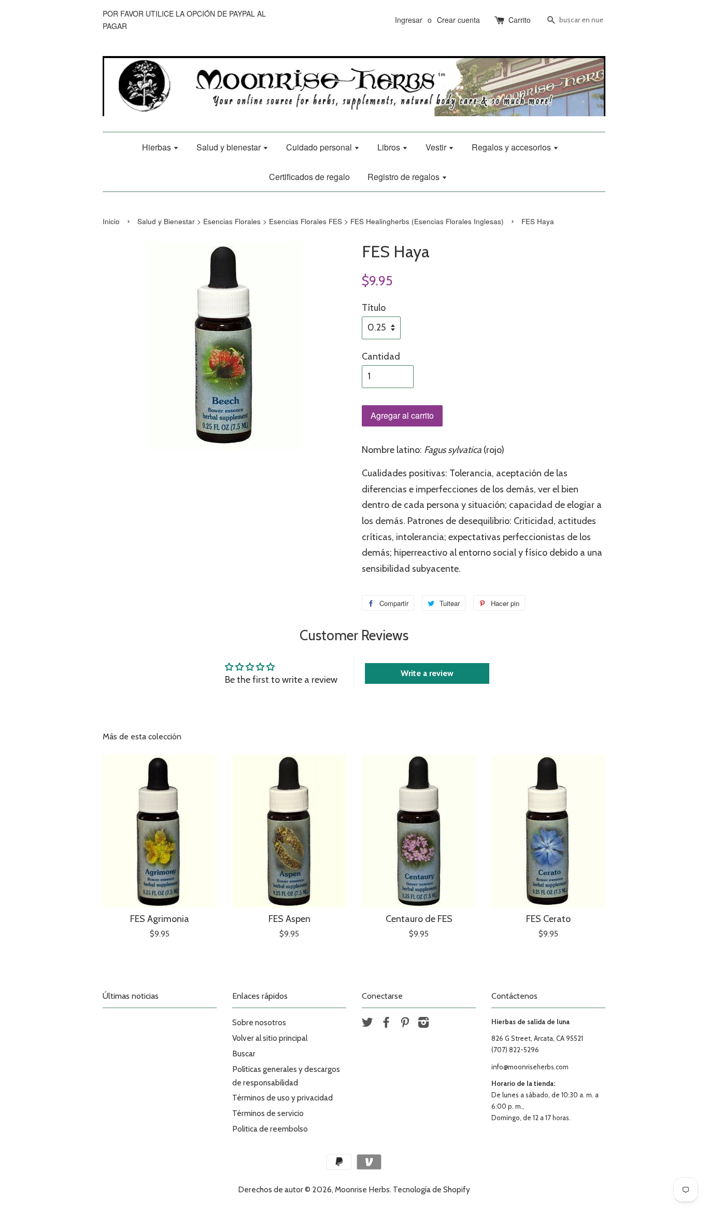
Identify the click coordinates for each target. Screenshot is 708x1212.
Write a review (427, 673)
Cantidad (381, 356)
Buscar (244, 1053)
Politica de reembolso (270, 1129)
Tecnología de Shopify (431, 1189)
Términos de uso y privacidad (282, 1098)
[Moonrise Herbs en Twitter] (367, 1024)
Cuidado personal (320, 147)
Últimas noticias (131, 996)
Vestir (437, 147)
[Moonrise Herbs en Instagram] (423, 1024)
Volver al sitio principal (269, 1038)
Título (374, 307)
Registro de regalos (404, 177)
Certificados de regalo (309, 177)
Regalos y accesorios (512, 147)
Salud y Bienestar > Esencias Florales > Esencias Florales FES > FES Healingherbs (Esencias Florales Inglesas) (320, 221)
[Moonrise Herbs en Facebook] (386, 1024)
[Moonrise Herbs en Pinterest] (404, 1024)
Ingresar (408, 20)
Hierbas (157, 147)
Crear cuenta (458, 20)
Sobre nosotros (259, 1022)
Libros (389, 147)
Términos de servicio (268, 1113)
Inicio (111, 221)
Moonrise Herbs (362, 1189)
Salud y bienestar (229, 147)
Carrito (519, 20)
